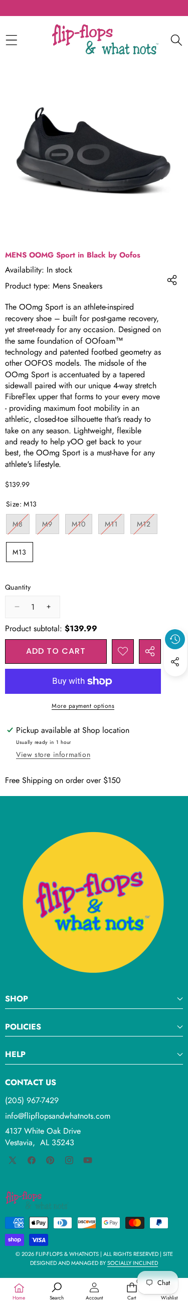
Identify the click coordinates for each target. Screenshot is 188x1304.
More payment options (83, 706)
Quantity (18, 587)
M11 (114, 526)
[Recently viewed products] (175, 639)
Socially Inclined (132, 1263)
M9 (50, 526)
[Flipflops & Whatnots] (105, 40)
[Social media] (175, 662)
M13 (20, 552)
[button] (175, 685)
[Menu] (11, 40)
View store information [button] (53, 754)
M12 (147, 526)
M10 (82, 526)
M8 (21, 526)
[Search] (176, 40)
